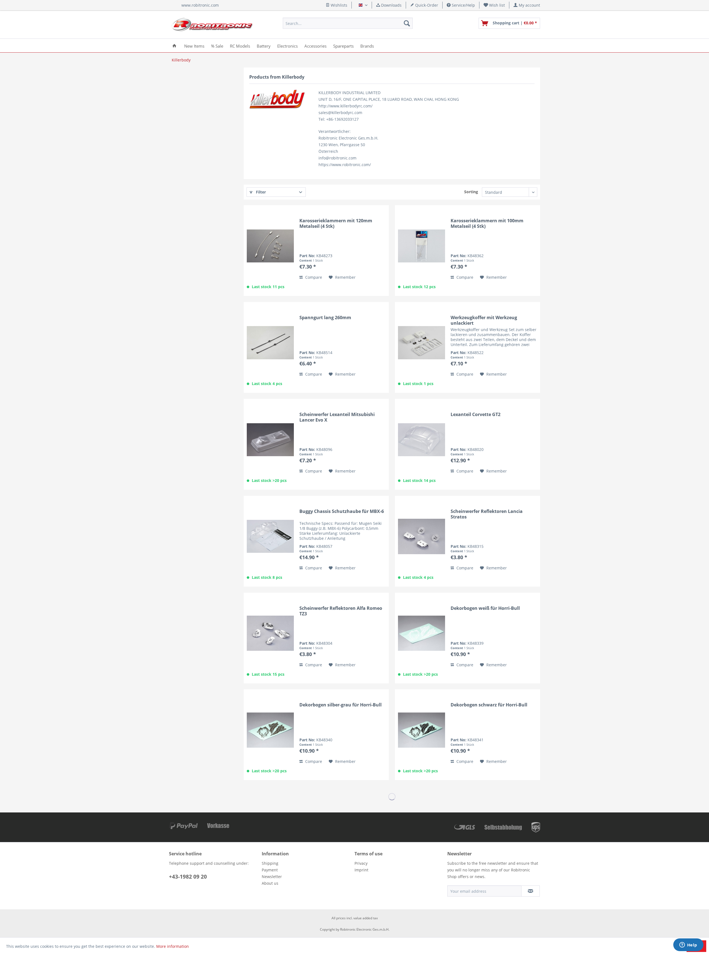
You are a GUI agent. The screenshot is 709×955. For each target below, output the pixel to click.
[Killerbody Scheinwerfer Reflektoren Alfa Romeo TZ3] (270, 633)
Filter (260, 192)
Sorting (471, 191)
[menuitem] (494, 5)
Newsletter (272, 876)
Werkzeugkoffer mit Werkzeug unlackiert (484, 320)
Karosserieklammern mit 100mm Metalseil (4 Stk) (487, 223)
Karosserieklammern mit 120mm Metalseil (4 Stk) (335, 223)
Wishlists (338, 5)
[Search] (407, 23)
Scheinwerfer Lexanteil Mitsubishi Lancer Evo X (337, 417)
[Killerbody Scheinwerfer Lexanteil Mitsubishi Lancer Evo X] (270, 439)
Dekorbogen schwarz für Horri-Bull (489, 705)
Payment (270, 870)
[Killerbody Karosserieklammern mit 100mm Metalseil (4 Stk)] (421, 246)
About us (270, 883)
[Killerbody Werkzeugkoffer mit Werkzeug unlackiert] (421, 343)
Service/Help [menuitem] (463, 5)
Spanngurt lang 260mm (325, 318)
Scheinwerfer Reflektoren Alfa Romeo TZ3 (340, 610)
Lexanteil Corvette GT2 (475, 414)
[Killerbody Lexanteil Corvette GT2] (421, 439)
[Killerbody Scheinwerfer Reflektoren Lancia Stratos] (421, 536)
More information (172, 946)
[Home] (174, 45)
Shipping (270, 863)
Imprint (361, 870)
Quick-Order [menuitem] (426, 5)
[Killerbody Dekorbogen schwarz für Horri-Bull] (421, 730)
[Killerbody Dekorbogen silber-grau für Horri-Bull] (270, 730)
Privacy (361, 863)
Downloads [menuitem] (391, 5)
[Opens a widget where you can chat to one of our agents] (688, 945)
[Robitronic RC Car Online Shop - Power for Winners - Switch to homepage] (212, 25)
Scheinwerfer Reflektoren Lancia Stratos (487, 514)
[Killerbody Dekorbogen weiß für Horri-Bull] (421, 633)
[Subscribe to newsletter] (530, 891)
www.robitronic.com (200, 5)
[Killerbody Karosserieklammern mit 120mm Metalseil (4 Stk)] (270, 246)
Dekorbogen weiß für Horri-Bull (485, 608)
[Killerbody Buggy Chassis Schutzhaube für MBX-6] (270, 536)
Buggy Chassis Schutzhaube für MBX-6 (341, 511)
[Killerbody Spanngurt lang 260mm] (270, 343)
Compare (313, 277)
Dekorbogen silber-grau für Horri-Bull (340, 705)
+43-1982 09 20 (188, 876)
